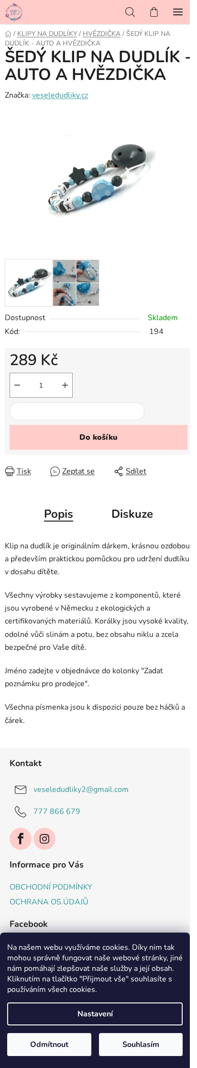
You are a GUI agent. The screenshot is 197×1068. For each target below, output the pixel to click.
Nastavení (95, 1014)
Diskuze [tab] (132, 514)
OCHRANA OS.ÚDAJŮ (49, 902)
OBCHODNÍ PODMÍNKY (51, 887)
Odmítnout (49, 1044)
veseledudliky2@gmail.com (81, 789)
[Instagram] (44, 839)
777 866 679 (56, 811)
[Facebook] (21, 839)
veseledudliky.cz (60, 95)
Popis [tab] (58, 514)
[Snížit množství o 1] (17, 385)
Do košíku (98, 437)
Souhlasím (140, 1044)
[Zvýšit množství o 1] (65, 385)
